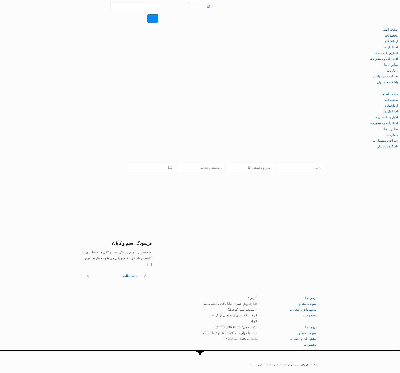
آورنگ (246, 364)
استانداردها (390, 47)
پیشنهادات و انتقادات (303, 309)
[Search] (153, 18)
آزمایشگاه (391, 41)
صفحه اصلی (390, 30)
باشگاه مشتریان (387, 82)
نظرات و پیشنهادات (385, 76)
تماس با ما (391, 65)
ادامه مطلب (131, 276)
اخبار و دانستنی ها (386, 53)
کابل (169, 168)
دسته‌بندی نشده (211, 168)
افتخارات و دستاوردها (384, 59)
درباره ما (392, 70)
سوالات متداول (307, 304)
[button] (200, 88)
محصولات (391, 35)
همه (318, 168)
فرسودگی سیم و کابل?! (131, 243)
